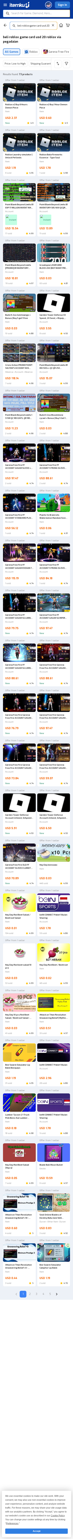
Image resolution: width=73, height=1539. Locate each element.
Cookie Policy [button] (58, 1515)
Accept (36, 1531)
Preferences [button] (12, 1523)
